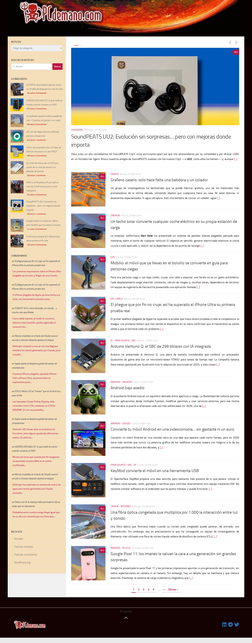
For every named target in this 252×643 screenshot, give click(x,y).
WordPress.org (22, 562)
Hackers (127, 382)
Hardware (77, 129)
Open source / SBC (125, 340)
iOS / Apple (117, 298)
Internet (126, 506)
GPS (113, 257)
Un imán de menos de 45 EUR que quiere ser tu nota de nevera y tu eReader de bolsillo (42, 167)
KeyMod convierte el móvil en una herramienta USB (155, 470)
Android (115, 382)
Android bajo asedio (128, 387)
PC (135, 464)
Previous (230, 42)
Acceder (18, 538)
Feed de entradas (23, 546)
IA (111, 340)
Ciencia (115, 174)
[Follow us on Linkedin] (224, 624)
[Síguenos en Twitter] (236, 624)
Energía (115, 215)
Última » (173, 589)
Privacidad (126, 611)
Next (236, 42)
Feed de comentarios (25, 554)
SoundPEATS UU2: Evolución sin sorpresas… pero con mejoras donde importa (43, 205)
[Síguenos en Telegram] (230, 624)
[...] (235, 159)
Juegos (126, 423)
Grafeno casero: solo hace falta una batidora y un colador (159, 179)
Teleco (126, 548)
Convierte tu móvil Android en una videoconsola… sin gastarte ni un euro (172, 429)
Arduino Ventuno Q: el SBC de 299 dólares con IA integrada (161, 346)
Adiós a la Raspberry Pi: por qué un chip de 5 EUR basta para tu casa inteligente (42, 186)
